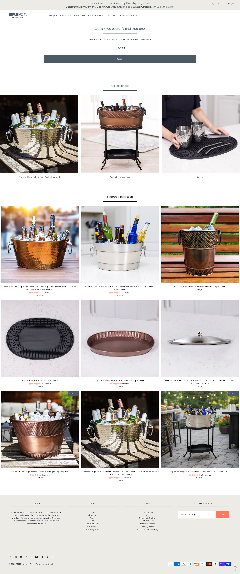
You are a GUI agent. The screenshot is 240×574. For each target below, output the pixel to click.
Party (92, 518)
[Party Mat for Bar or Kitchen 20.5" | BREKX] (40, 338)
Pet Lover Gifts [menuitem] (95, 15)
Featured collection (120, 197)
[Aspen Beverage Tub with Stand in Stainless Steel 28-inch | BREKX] (200, 429)
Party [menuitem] (76, 15)
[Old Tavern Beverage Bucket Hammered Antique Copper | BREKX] (40, 429)
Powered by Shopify (45, 564)
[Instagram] (16, 557)
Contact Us (148, 512)
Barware (201, 177)
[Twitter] (21, 557)
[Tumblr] (31, 557)
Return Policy (147, 520)
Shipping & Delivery (148, 518)
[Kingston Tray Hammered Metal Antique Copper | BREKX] (120, 338)
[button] (35, 292)
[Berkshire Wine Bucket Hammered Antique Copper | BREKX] (200, 244)
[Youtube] (36, 557)
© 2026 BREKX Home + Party (21, 564)
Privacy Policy (148, 526)
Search (147, 515)
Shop (92, 512)
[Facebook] (10, 557)
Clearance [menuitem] (112, 15)
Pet (92, 520)
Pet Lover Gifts (92, 523)
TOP (235, 570)
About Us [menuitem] (64, 15)
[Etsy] (52, 557)
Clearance (92, 526)
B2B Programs (92, 529)
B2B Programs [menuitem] (127, 15)
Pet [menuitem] (84, 15)
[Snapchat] (42, 557)
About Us (92, 515)
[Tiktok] (47, 557)
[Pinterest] (26, 557)
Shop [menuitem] (52, 15)
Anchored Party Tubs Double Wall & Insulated (39, 177)
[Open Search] (213, 3)
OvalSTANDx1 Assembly (147, 529)
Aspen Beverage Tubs (120, 177)
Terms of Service (147, 523)
